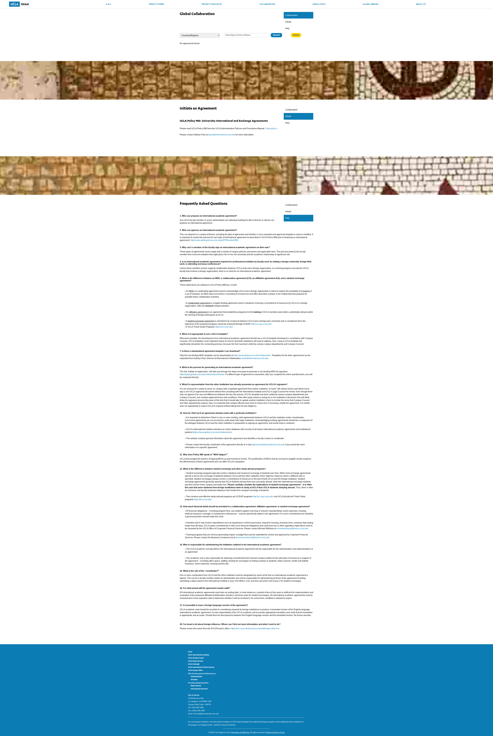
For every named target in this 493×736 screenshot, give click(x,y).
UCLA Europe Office (195, 670)
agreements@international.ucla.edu (268, 444)
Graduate (194, 680)
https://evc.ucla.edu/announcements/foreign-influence (255, 628)
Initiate (288, 22)
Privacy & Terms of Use (275, 732)
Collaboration (267, 4)
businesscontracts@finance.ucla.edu (252, 537)
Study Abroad (196, 686)
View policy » (271, 128)
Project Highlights (212, 4)
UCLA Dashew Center (196, 658)
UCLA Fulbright (193, 664)
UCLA (190, 652)
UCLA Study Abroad (195, 661)
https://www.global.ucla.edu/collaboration (252, 355)
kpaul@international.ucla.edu (221, 135)
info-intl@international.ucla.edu (206, 714)
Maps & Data (319, 4)
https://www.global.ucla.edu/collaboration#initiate (202, 374)
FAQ (287, 28)
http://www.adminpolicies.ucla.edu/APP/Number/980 (214, 240)
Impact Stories (156, 4)
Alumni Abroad (370, 4)
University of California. (240, 732)
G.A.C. (108, 4)
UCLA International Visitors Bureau (201, 667)
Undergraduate (196, 677)
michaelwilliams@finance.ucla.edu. (292, 528)
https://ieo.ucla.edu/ (224, 327)
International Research (199, 689)
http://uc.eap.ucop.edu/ (261, 324)
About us (421, 4)
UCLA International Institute (198, 655)
